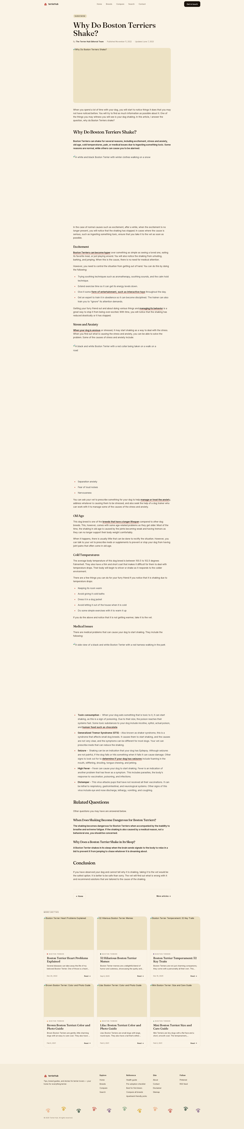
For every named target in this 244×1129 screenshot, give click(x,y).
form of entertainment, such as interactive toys (118, 291)
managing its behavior (151, 308)
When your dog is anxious (86, 330)
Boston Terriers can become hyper (91, 252)
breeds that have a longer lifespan (121, 521)
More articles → (164, 896)
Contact (142, 4)
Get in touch (192, 4)
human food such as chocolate (99, 727)
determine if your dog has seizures (122, 758)
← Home (79, 896)
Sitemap (156, 1092)
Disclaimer (157, 1088)
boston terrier (80, 16)
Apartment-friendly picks (136, 1096)
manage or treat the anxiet (155, 499)
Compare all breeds (134, 1092)
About (155, 1080)
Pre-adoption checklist (135, 1084)
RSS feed (184, 1084)
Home (99, 4)
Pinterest (183, 1080)
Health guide (131, 1080)
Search (131, 4)
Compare (120, 4)
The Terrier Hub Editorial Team (90, 41)
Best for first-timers (134, 1088)
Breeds (109, 4)
